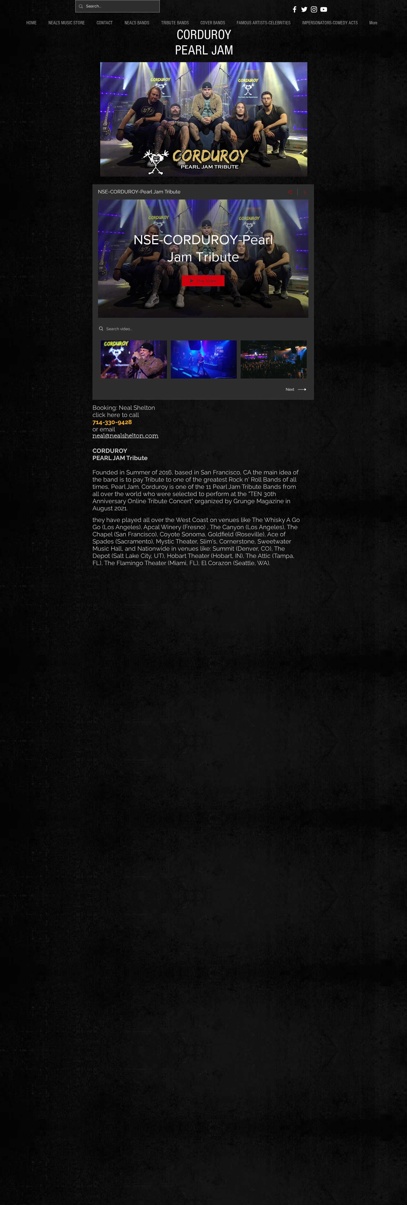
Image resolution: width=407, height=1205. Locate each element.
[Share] (290, 192)
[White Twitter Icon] (304, 9)
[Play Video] (133, 359)
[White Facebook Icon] (294, 9)
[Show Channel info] (303, 192)
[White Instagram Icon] (314, 9)
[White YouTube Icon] (324, 9)
